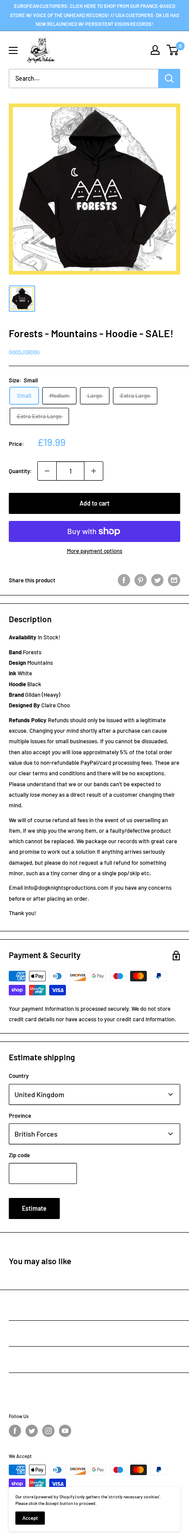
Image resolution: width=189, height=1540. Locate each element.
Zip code (19, 1155)
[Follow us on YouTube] (65, 1431)
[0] (172, 50)
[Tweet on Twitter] (157, 580)
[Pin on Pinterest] (140, 580)
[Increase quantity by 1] (93, 471)
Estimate (34, 1208)
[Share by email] (174, 580)
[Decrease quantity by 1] (47, 471)
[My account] (155, 50)
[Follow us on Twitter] (31, 1431)
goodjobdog (24, 352)
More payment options (94, 550)
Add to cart (94, 503)
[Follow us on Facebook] (15, 1431)
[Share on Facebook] (124, 580)
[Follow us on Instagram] (48, 1431)
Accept (30, 1518)
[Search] (169, 78)
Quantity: (20, 470)
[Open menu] (13, 50)
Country (19, 1075)
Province (20, 1115)
